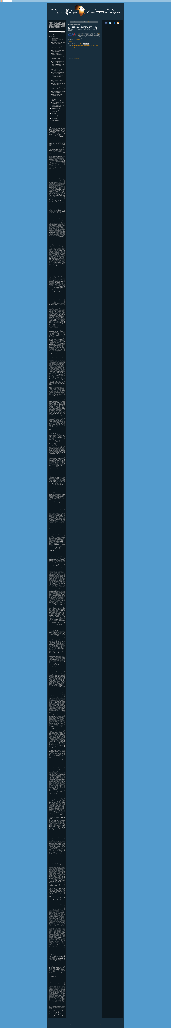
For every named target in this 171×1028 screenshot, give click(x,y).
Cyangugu (58, 393)
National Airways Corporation (54, 737)
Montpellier (57, 710)
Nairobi (51, 728)
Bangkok (61, 279)
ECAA (50, 429)
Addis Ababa (56, 156)
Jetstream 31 (51, 586)
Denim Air (56, 405)
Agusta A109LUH (52, 185)
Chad (58, 347)
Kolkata (54, 617)
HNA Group (52, 546)
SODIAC (64, 874)
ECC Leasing (58, 429)
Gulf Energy (59, 537)
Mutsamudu (60, 723)
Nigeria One (58, 751)
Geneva (54, 513)
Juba (59, 593)
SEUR (55, 850)
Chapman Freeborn (61, 349)
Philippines (50, 783)
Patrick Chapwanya (54, 780)
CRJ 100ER (62, 389)
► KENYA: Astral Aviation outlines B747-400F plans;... (58, 84)
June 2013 (54, 113)
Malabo (50, 667)
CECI (60, 341)
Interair (58, 569)
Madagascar (51, 663)
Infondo (63, 563)
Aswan (62, 254)
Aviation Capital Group (57, 264)
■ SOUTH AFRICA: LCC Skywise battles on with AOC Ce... (57, 106)
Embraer (51, 443)
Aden (51, 157)
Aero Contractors (59, 160)
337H (58, 132)
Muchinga (62, 719)
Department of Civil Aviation (54, 406)
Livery (59, 647)
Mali (57, 672)
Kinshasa (51, 615)
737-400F (55, 136)
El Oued (53, 441)
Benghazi (57, 287)
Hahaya (56, 539)
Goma (97, 45)
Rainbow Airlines (51, 806)
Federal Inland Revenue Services (55, 479)
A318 (64, 142)
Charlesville (51, 350)
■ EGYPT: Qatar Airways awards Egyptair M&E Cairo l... (57, 62)
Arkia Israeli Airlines (60, 248)
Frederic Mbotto (62, 495)
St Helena (61, 896)
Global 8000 (60, 522)
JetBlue (60, 584)
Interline (62, 569)
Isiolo (64, 576)
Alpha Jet (60, 226)
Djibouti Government (61, 413)
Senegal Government (53, 847)
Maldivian (50, 672)
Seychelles (61, 850)
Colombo (54, 372)
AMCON (59, 229)
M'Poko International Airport (58, 661)
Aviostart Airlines (56, 266)
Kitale (53, 616)
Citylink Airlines (56, 369)
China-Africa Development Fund (59, 366)
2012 (51, 124)
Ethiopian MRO (51, 464)
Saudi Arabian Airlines (56, 843)
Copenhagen (53, 384)
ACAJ (60, 151)
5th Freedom (55, 133)
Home (80, 56)
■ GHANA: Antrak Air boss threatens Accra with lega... (57, 46)
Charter (55, 350)
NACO (55, 727)
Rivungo (64, 812)
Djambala (62, 412)
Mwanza (54, 724)
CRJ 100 (53, 389)
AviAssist (50, 263)
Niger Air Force (61, 747)
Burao (51, 321)
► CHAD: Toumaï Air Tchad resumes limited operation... (57, 95)
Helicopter (56, 544)
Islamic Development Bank (54, 577)
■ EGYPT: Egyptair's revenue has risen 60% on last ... (57, 103)
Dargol (64, 399)
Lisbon (59, 646)
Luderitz (59, 656)
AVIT (61, 266)
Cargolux (63, 338)
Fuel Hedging (53, 499)
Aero (63, 159)
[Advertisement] (83, 52)
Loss (51, 655)
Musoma (55, 723)
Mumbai (50, 721)
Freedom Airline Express (60, 496)
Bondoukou (63, 308)
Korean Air (51, 618)
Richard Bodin (61, 811)
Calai (59, 330)
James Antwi (62, 580)
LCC (57, 634)
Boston (63, 310)
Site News (55, 866)
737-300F (62, 135)
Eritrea (58, 455)
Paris (64, 776)
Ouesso (50, 773)
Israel (63, 577)
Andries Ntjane (55, 236)
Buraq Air (55, 321)
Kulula (58, 622)
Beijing (56, 284)
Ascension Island (61, 249)
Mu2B (58, 719)
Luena (63, 656)
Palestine (54, 775)
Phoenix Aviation (62, 783)
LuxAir (51, 660)
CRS (57, 391)
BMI (57, 302)
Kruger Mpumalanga (61, 620)
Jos (57, 592)
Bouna (60, 313)
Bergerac (59, 290)
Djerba (50, 413)
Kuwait (58, 624)
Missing (54, 704)
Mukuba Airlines (61, 720)
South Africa (53, 885)
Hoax (63, 546)
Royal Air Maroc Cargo (61, 820)
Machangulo (62, 662)
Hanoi (50, 541)
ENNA (63, 449)
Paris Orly (59, 777)
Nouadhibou (57, 756)
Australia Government (60, 259)
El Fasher (56, 440)
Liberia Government (52, 640)
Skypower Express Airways (60, 869)
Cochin (63, 370)
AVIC (57, 265)
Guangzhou (61, 534)
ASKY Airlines (57, 250)
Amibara (58, 231)
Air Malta (53, 202)
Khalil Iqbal (56, 610)
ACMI (53, 153)
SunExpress (51, 909)
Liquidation (55, 646)
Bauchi (63, 282)
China (52, 353)
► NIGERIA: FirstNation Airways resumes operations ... (57, 67)
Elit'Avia (51, 442)
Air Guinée (63, 197)
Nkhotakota (62, 754)
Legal (55, 635)
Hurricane (62, 548)
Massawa (62, 682)
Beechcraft (51, 284)
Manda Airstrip (63, 675)
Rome (59, 814)
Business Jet (56, 325)
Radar (57, 805)
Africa (50, 172)
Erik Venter (51, 455)
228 (53, 132)
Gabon (52, 501)
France (52, 494)
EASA (64, 424)
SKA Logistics (57, 867)
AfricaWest (50, 181)
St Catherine (62, 895)
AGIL (54, 184)
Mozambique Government (54, 717)
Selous (63, 845)
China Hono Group (59, 360)
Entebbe (50, 450)
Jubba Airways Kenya (57, 594)
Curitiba (54, 393)
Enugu (62, 450)
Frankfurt (63, 494)
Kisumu (50, 616)
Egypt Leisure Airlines (53, 434)
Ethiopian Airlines (57, 459)
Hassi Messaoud (58, 543)
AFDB (53, 171)
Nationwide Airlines (56, 740)
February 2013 (54, 120)
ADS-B (58, 157)
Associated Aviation (58, 253)
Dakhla (59, 395)
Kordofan (62, 617)
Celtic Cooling (51, 343)
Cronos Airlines (62, 390)
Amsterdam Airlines (59, 232)
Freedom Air (52, 496)
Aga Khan (62, 182)
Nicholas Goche (52, 746)
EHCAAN (51, 439)
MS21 (59, 718)
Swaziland (58, 911)
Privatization (52, 795)
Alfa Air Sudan (58, 222)
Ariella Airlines (60, 247)
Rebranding (51, 807)
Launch (63, 633)
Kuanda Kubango (61, 621)
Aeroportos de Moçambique (55, 167)
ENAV (63, 448)
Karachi (55, 600)
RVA (63, 825)
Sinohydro (55, 863)
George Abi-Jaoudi (52, 514)
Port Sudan (62, 790)
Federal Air (63, 478)
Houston (51, 548)
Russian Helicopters (57, 825)
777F (50, 142)
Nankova (55, 734)
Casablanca (60, 339)
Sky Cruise (56, 868)
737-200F (63, 134)
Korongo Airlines (62, 618)
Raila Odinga (62, 805)
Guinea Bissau (61, 536)
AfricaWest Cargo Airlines (58, 181)
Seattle (50, 845)
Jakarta (63, 579)
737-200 (58, 134)
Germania (56, 515)
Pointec (58, 787)
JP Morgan (55, 593)
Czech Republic (51, 394)
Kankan (63, 599)
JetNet (63, 585)
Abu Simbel (62, 149)
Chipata (64, 367)
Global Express (55, 523)
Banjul (55, 280)
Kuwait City (63, 624)
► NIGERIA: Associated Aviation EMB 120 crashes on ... (57, 51)
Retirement (50, 811)
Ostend (51, 772)
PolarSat (50, 788)
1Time (58, 128)
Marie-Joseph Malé (61, 679)
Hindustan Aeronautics (61, 545)
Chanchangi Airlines (53, 349)
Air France (56, 195)
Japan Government (57, 581)
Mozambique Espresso (61, 716)
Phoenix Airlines (56, 783)
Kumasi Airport (51, 623)
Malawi (59, 667)
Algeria (63, 222)
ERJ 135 (55, 456)
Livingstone (59, 648)
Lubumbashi (53, 656)
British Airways (52, 315)
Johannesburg (61, 588)
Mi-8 (53, 699)
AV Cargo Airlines (56, 262)
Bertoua (61, 291)
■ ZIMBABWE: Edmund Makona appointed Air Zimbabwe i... (57, 65)
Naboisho (56, 726)
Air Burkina (51, 191)
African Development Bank (59, 178)
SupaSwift (56, 909)
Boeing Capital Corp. (61, 304)
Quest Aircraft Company (57, 804)
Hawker (51, 544)
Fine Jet (50, 482)
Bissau (57, 295)
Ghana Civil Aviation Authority (55, 519)
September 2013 (55, 108)
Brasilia (63, 313)
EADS (63, 423)
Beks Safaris (51, 286)
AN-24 (51, 233)
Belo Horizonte (51, 287)
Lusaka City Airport (62, 659)
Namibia (51, 731)
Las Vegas (55, 633)
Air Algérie (63, 186)
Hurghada (57, 548)
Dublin (51, 420)
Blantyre (61, 297)
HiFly (51, 545)
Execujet (58, 470)
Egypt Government (59, 433)
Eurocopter (63, 466)
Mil (53, 701)
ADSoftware (62, 157)
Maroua (58, 680)
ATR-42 (62, 257)
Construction (62, 383)
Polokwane (60, 788)
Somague (59, 878)
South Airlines (58, 889)
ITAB (51, 579)
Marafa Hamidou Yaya (53, 679)
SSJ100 (54, 895)
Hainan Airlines (61, 539)
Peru (50, 782)
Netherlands (61, 742)
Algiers (61, 223)
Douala (63, 416)
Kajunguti (58, 597)
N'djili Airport (63, 725)
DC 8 (62, 401)
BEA (60, 283)
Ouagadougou (56, 772)
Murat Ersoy (62, 721)
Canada (57, 333)
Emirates (52, 446)
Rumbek (59, 823)
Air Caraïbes (56, 192)
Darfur (61, 399)
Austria (50, 260)
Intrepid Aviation (61, 572)
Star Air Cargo (61, 897)
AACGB (55, 145)
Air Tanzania (62, 208)
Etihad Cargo (53, 465)
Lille (49, 645)
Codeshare (58, 371)
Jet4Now (50, 584)
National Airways (60, 736)
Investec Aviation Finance (57, 573)
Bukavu (59, 319)
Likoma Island (62, 644)
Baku (60, 276)
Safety (50, 833)
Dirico (63, 411)
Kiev (63, 611)
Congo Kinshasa (87, 45)
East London (52, 426)
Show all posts (91, 21)
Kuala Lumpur (53, 621)
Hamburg (57, 540)
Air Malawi (53, 201)
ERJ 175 (53, 457)
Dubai (56, 419)
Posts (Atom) (76, 58)
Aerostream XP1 (56, 169)
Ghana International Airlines (59, 520)
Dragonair (62, 418)
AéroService (62, 168)
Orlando (56, 771)
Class (59, 370)
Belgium (61, 286)
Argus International (53, 247)
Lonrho (57, 653)
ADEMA (64, 156)
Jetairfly (55, 584)
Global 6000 (54, 522)
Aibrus (57, 185)
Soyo (50, 892)
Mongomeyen (51, 709)
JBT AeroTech (55, 582)
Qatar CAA (60, 802)
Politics (54, 788)
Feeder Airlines (62, 480)
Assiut (53, 253)
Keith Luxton (58, 603)
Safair (58, 832)
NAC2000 (63, 726)
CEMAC (56, 343)
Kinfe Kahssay (57, 613)
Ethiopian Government (59, 463)
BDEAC (57, 283)
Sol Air (54, 876)
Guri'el (60, 538)
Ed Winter (56, 430)
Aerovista (61, 170)
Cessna (52, 346)
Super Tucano (51, 910)
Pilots (53, 785)
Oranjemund (51, 770)
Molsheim (58, 707)
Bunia (64, 320)
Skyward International (53, 871)
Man (63, 674)
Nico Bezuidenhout (60, 746)
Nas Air (51, 735)
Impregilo (58, 558)
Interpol (55, 572)
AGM (57, 184)
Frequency (59, 497)
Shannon (62, 853)
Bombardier (56, 308)
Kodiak (50, 617)
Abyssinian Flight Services (53, 151)
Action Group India (57, 155)
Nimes (51, 754)
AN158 (61, 233)
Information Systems (54, 564)
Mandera (51, 676)
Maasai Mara (55, 662)
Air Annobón (53, 187)
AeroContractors (58, 163)
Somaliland (60, 881)
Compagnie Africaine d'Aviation (77, 45)
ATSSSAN (60, 258)
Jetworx (62, 586)
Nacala (51, 727)
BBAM (53, 283)
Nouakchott (63, 756)
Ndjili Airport (58, 741)
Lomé (52, 651)
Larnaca (61, 632)
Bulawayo (52, 320)
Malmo (50, 673)
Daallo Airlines (59, 394)
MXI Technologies (61, 724)
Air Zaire (50, 210)
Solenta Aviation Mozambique (54, 877)
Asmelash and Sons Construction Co (56, 251)
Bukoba (63, 319)
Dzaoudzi (56, 422)
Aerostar (50, 169)
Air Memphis (57, 203)
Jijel (52, 587)
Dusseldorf (56, 421)
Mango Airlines (62, 676)
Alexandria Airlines (52, 222)
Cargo (57, 338)
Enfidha (50, 449)
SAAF (64, 830)
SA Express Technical (58, 829)
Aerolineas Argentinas (60, 164)
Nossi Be (54, 755)
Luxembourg (56, 660)
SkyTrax (63, 870)
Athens (56, 255)
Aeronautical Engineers (61, 166)
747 (59, 138)
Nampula (50, 734)
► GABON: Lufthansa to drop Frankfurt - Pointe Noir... (57, 70)
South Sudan (55, 890)
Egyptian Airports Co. (60, 438)
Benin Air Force (51, 288)
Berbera (53, 289)
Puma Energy (51, 799)
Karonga (54, 601)
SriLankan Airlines (61, 894)
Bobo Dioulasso (61, 303)
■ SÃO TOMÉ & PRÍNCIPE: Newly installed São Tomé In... (58, 43)
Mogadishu (55, 705)
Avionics (50, 266)
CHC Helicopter (61, 350)
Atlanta (60, 255)
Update (79, 47)
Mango (56, 676)
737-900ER (55, 138)
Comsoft (50, 377)
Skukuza (62, 867)
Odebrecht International (59, 761)
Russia (59, 824)
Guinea (55, 536)
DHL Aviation (52, 408)
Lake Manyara (60, 630)
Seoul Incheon (58, 848)
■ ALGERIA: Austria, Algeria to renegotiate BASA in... (57, 76)
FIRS (61, 482)
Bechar (63, 283)
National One (58, 738)
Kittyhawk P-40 (58, 616)
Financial (62, 481)
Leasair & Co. (62, 634)
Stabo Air (55, 897)
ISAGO (61, 576)
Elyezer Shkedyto (61, 442)
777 (56, 140)
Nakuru (54, 730)
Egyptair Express (60, 437)
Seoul (53, 848)
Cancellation (57, 335)
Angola (61, 236)
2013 (51, 36)
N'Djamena (58, 725)
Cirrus (50, 369)
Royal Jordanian (54, 821)
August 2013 (54, 110)
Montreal (62, 710)
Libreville (55, 641)
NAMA (58, 730)
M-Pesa (51, 661)
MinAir (55, 703)
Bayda (50, 283)
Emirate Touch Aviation (61, 445)
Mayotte (63, 687)
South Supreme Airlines (59, 891)
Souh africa (62, 884)
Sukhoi (50, 908)
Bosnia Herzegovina (57, 310)
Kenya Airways (59, 607)
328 (55, 132)
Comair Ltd (59, 372)
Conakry (54, 377)
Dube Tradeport (62, 419)
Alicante (50, 224)
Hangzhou (62, 540)
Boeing (51, 304)
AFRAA (56, 171)
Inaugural (51, 559)
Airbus (63, 211)
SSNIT (58, 895)
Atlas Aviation (61, 256)
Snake (50, 874)
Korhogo (56, 618)
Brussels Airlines (59, 317)
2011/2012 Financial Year (54, 130)
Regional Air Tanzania (60, 809)
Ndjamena (51, 741)
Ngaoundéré (52, 745)
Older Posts (96, 56)
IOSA (58, 574)
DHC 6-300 (53, 407)
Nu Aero (53, 759)
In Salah (62, 558)
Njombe (55, 754)
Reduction (57, 808)
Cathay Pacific (51, 340)
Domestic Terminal (62, 414)
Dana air (63, 396)
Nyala (61, 759)
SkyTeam (59, 870)
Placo (56, 786)
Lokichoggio (60, 650)
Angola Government (53, 237)
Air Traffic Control (54, 209)
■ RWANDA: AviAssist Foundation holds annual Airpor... (58, 92)
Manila (56, 677)
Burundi (61, 322)
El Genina (61, 440)
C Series (55, 326)
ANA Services (59, 234)
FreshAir (56, 498)
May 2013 (54, 115)
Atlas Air (56, 256)
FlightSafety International (53, 487)
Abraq (52, 149)
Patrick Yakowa (61, 780)
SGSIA (53, 853)
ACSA (50, 155)
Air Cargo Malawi (61, 192)
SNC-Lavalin (54, 874)
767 (53, 140)
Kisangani (57, 615)
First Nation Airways (56, 483)
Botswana (51, 311)
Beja (55, 285)
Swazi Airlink (52, 911)
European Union (53, 468)
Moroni (50, 714)
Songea (53, 884)
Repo (54, 810)
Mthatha (50, 719)
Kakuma (62, 597)
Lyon (64, 660)
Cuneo (50, 393)
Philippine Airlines (61, 782)
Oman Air (58, 763)
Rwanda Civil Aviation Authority (60, 826)
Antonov (59, 240)
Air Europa (51, 195)
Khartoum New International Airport (55, 611)
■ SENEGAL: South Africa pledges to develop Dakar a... (58, 48)
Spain (50, 893)
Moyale (62, 715)
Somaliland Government (53, 882)
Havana (64, 543)
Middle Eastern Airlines (57, 700)
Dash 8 (51, 400)
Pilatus (50, 785)
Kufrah (53, 622)
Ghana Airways (62, 518)
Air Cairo (62, 191)
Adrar (54, 157)
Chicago (50, 352)
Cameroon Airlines (56, 332)
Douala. (52, 418)
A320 (56, 143)
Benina (63, 288)
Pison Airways (51, 786)
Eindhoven (55, 439)
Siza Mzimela (60, 866)
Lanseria (55, 632)
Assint (50, 253)
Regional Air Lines (53, 809)
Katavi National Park (53, 602)
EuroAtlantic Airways (56, 466)
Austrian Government (56, 260)
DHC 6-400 (58, 407)
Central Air (59, 344)
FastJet (58, 477)
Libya (61, 641)
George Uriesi (59, 514)
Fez (51, 481)
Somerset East (61, 882)
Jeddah (54, 583)
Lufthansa (51, 657)
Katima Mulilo (60, 602)
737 (49, 134)
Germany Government (53, 516)
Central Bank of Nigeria (56, 345)
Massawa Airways (52, 683)
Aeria (60, 159)
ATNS (55, 257)
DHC (49, 407)
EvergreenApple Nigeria (53, 469)
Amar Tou (50, 229)
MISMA (63, 703)
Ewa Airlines (52, 470)
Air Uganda (61, 209)
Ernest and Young (58, 457)
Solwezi (55, 878)
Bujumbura (54, 319)
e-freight (60, 422)
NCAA (62, 740)
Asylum (50, 255)
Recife (63, 807)
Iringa (50, 576)
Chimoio (64, 352)
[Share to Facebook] (88, 44)
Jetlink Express (57, 585)
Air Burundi (57, 191)
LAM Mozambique (57, 631)
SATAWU (50, 842)
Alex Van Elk (53, 221)
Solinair (50, 878)
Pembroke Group (57, 781)
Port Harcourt (62, 789)
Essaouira (50, 458)
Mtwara (54, 719)
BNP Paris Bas (61, 302)
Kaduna (63, 596)
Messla (59, 697)
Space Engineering (56, 892)
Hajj (50, 540)
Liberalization (55, 639)
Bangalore (55, 279)
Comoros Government (52, 375)
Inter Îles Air (52, 569)
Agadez (50, 183)
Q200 (61, 800)
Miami (56, 699)
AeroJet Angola (52, 164)
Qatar (64, 801)
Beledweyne (57, 286)
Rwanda (51, 826)
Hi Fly (64, 544)
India (52, 560)
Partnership (51, 779)
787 (53, 142)
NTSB (50, 759)
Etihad (56, 464)
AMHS (55, 231)
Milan (57, 701)
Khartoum (61, 610)
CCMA (52, 341)
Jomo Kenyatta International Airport (57, 591)
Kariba (59, 600)
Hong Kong (56, 547)
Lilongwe (53, 645)
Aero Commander (52, 160)
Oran (62, 769)
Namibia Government (59, 732)
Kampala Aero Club (52, 599)
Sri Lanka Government (53, 894)
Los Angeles (63, 653)
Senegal (51, 846)
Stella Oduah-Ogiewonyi (54, 901)
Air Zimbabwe (57, 210)
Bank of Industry (61, 280)
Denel (50, 404)
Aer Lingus (56, 159)
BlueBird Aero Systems (53, 301)
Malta (54, 673)
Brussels (51, 317)
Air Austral (58, 189)
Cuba (63, 392)
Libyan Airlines (56, 643)
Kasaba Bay (59, 601)
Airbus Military (56, 212)
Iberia (60, 550)
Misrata (50, 704)
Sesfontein (50, 850)
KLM (62, 616)
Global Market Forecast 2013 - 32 (56, 524)
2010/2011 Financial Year (59, 129)
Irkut (53, 576)
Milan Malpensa (62, 701)
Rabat (53, 805)
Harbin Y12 (51, 542)
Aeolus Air (51, 159)
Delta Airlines (61, 403)
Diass (61, 409)
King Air (63, 613)
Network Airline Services (52, 743)
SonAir (50, 884)
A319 (51, 143)
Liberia (61, 639)
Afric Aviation (61, 171)
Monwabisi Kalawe (57, 711)
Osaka (64, 771)
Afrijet (64, 181)
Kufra (50, 622)
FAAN (64, 475)
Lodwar (64, 649)
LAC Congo (58, 628)
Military (52, 702)
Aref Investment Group (56, 246)
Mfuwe (60, 698)
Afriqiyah (52, 182)
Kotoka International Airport (56, 619)
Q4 (52, 801)
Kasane (64, 601)
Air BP (63, 190)
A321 (50, 144)
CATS (60, 340)
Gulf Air (50, 537)
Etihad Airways (62, 464)
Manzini (62, 677)
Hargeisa (60, 542)
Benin (62, 287)
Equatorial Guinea (59, 452)
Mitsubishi (62, 704)
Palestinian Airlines (61, 775)
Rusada (55, 824)
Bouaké (56, 313)
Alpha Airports (55, 226)
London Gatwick (62, 651)
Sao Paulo (56, 839)
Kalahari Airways (51, 598)
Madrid (55, 664)
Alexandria (61, 221)
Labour (53, 628)
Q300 (50, 801)
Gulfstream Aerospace (53, 538)
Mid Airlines (51, 700)
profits (58, 797)
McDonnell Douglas (58, 690)
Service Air (56, 849)
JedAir (50, 583)
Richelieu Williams (52, 812)
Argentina (63, 246)
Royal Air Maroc (53, 820)
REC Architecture (58, 807)
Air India (61, 198)
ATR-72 (50, 258)
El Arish (52, 440)
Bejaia (58, 285)
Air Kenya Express (56, 199)
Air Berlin (63, 189)
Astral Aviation (56, 254)
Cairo (53, 329)
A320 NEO (62, 143)
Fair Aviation (53, 476)
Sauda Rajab (56, 842)
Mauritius (60, 686)
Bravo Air (50, 314)
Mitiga (58, 704)
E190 (59, 423)
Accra (63, 152)
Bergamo (58, 289)
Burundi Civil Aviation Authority (54, 323)
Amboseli (55, 229)
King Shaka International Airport (54, 614)
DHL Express (58, 408)
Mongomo (57, 709)
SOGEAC (51, 875)
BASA (54, 282)
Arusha (50, 249)
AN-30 (54, 233)
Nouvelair (56, 757)
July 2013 (54, 111)
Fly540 (60, 488)
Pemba (50, 781)
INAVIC (58, 559)
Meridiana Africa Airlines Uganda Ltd (55, 696)
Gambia (50, 504)
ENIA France (59, 449)
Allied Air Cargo (52, 225)
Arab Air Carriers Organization (57, 244)
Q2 (58, 800)
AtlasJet (50, 257)
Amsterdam (51, 232)
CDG (56, 341)
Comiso (64, 372)
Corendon (59, 384)
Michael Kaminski (61, 699)
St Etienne (56, 896)
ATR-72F (55, 258)
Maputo (50, 678)
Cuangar (59, 392)
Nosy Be (58, 755)
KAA (55, 596)
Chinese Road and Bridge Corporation (55, 367)
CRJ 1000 (57, 389)
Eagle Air (50, 424)
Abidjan (63, 147)
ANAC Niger (54, 235)
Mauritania (61, 684)
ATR (58, 257)
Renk (50, 810)
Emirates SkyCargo (60, 446)
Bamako (63, 276)
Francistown (58, 494)
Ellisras (55, 442)
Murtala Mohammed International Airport (56, 722)
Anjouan (55, 239)
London (56, 651)
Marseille (53, 681)
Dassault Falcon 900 (62, 400)
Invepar (50, 573)
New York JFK (54, 744)
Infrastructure (52, 565)
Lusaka (55, 659)
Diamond (57, 409)
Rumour (64, 823)
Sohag (55, 875)
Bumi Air (61, 320)
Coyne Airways (57, 388)
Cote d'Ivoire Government (59, 387)
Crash (50, 389)
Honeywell (50, 547)
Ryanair (50, 828)
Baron (51, 282)
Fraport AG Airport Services (55, 495)
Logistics (51, 650)
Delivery (55, 403)
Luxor (61, 660)
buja (49, 319)
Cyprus (63, 393)
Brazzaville (61, 314)
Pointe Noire (51, 787)
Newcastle (60, 744)
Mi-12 (64, 698)
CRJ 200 (51, 390)
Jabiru (60, 579)
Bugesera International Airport (59, 318)
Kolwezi (58, 617)
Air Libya (55, 200)
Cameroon (53, 331)
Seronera (51, 849)
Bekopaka (62, 285)
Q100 (55, 800)
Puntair (56, 799)
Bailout (56, 276)
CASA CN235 (53, 339)
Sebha (54, 845)
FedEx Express (56, 480)
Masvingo (58, 683)
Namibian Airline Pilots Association (56, 733)
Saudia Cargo (61, 844)
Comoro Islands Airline (53, 374)
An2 (64, 233)
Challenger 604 (54, 348)
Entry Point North (57, 450)
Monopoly (62, 709)
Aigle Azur (61, 185)
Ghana (56, 517)
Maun (56, 684)
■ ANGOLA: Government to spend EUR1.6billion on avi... (57, 73)
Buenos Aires (51, 318)
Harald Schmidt (55, 541)
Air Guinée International (54, 198)
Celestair (58, 342)
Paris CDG (53, 777)
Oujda (54, 773)
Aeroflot (64, 163)
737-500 (60, 136)
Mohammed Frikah (58, 706)
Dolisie (57, 414)
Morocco (63, 711)
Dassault (55, 400)
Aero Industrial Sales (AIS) (53, 161)
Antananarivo (52, 240)
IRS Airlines (57, 576)
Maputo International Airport (60, 678)
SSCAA (50, 895)
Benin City (58, 288)
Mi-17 (51, 699)
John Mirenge (54, 590)
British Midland (51, 316)
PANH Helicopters (58, 776)
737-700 (53, 137)
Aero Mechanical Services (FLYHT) (58, 162)
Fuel (64, 498)
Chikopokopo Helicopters (57, 352)
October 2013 (54, 38)
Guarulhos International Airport (54, 535)
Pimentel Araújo (58, 785)
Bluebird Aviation (61, 301)
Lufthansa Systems (57, 658)
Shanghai (57, 853)
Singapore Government (53, 862)
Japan (50, 581)
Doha (50, 414)
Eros (63, 457)
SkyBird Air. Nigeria (62, 868)
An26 (55, 234)
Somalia (56, 880)
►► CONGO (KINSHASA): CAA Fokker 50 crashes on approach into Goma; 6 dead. (83, 29)
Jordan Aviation (53, 592)
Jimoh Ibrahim (63, 587)
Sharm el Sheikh (57, 854)
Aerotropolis (56, 170)
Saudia (56, 844)
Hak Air (53, 540)
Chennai (55, 351)
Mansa (59, 677)
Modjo (50, 705)
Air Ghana (59, 197)
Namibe (62, 730)
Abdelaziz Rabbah (61, 145)
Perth (63, 781)
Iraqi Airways (58, 575)
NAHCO (63, 727)
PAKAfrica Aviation (60, 774)
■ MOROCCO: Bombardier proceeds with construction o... (57, 78)
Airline (64, 213)
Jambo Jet (56, 580)
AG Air (57, 182)
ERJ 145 (60, 456)
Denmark (62, 405)
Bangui (50, 280)
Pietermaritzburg (61, 784)
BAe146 (61, 274)
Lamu (51, 632)
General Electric (56, 512)
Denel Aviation (55, 404)
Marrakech (63, 680)
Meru (63, 696)
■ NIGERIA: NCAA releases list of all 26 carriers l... (57, 81)
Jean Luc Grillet (61, 582)
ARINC (54, 248)
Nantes (59, 734)
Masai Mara (56, 682)
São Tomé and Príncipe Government (59, 840)
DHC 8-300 (63, 407)
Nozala (63, 758)
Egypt (51, 433)
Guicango (50, 536)
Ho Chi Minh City (58, 546)
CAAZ (55, 327)
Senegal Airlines (60, 846)
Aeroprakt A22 (56, 168)
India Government (59, 560)
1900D (54, 128)
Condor (59, 377)
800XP (58, 142)
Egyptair (63, 435)
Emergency (55, 445)
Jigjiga (50, 587)
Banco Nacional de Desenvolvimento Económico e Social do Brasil (57, 278)
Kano (50, 600)
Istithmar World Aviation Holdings (60, 578)
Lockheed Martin (55, 649)
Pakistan (50, 775)
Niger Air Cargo (55, 747)
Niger (50, 747)
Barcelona (63, 281)
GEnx (58, 513)
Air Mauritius (59, 202)
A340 (59, 144)
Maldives (54, 671)
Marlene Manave (52, 680)
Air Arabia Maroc (56, 188)
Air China (56, 193)
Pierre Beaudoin (55, 784)
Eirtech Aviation (61, 439)
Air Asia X (61, 188)
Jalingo (51, 580)
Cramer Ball (62, 388)
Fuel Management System (61, 499)
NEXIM (64, 744)
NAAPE (51, 726)
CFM (55, 347)
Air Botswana (57, 190)
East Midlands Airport (60, 426)
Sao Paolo (50, 839)
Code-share (51, 371)
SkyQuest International (52, 870)
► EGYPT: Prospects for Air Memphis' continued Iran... (56, 54)
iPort (64, 574)
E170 (55, 423)
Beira (60, 284)
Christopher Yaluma (57, 368)
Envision (50, 451)
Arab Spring (56, 245)
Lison (63, 646)
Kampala (62, 598)
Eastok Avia (58, 428)
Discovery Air (51, 412)
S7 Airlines (55, 828)
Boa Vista (54, 303)
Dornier (58, 416)
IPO (61, 574)
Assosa (64, 253)
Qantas (60, 801)
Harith (64, 542)
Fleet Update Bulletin (57, 484)
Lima (57, 645)
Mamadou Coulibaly (57, 674)
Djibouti (54, 413)
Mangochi (51, 677)
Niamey (61, 745)
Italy (54, 579)
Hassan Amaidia (52, 543)
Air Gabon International (52, 197)
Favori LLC (57, 478)
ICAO (54, 552)
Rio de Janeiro (58, 812)
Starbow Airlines (56, 899)
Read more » (70, 41)
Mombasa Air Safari (55, 708)
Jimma (59, 587)
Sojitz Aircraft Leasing (61, 875)
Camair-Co (63, 330)
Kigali (50, 612)
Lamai (64, 631)
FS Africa (60, 498)
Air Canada (51, 192)
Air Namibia (52, 204)
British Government (61, 315)
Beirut (64, 284)
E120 (64, 422)
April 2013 (54, 116)
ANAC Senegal (59, 235)
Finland (58, 482)
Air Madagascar (62, 200)
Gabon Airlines (58, 501)
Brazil (55, 314)
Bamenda (52, 277)
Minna (59, 703)
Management (51, 675)
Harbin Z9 (55, 542)
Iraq (53, 575)
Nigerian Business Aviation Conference (58, 752)
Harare (61, 541)
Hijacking (55, 545)
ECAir (54, 429)
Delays (64, 402)
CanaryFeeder (51, 335)
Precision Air (52, 793)
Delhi (51, 403)
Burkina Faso (60, 321)
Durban (50, 421)
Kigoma (54, 612)
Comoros (61, 374)
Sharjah (50, 854)
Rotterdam (57, 817)
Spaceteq (62, 892)
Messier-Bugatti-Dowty (52, 697)
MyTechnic (50, 725)
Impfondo (54, 558)
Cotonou (50, 388)
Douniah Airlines (57, 418)
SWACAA (63, 910)
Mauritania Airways (52, 686)
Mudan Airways (51, 720)
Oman (54, 763)
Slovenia (59, 872)
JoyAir (61, 592)
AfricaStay (62, 180)
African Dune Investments (53, 179)
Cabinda (58, 327)
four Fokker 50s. (77, 39)
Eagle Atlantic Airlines (57, 424)
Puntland (60, 799)
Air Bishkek (52, 190)
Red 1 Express (51, 808)
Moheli (54, 707)
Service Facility (61, 849)
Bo (49, 303)
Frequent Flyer (51, 498)
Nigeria (53, 750)
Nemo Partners (55, 742)
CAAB (51, 327)
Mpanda (50, 718)
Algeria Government (54, 223)
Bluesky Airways (52, 302)
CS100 (61, 391)
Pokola (63, 787)
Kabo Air (59, 596)
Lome (64, 650)
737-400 (50, 136)
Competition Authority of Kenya (59, 376)
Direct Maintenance (56, 410)
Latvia (59, 633)
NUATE (57, 759)
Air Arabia (58, 187)
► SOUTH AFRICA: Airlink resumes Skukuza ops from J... (57, 98)
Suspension (57, 910)
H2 (63, 538)
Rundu (51, 824)
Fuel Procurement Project (54, 500)
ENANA (58, 448)
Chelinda (50, 351)
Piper (63, 785)
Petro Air (54, 782)
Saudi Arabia (62, 842)
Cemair (59, 343)
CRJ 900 (56, 390)
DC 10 (58, 401)
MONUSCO (51, 711)
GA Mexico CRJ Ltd (62, 500)
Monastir (62, 708)
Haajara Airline (51, 539)
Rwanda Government (54, 827)
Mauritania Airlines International (56, 685)
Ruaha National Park (57, 822)
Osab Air (60, 771)
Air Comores (61, 193)
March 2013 (54, 118)
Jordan (64, 591)
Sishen (51, 866)
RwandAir (61, 827)
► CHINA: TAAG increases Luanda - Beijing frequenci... (58, 89)
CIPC (63, 368)
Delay (59, 402)
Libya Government (52, 642)
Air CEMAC (51, 193)
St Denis (50, 896)
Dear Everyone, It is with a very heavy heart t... (57, 40)
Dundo (63, 420)
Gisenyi (54, 521)
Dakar (54, 395)
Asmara (63, 250)
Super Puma (62, 909)
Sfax (50, 853)
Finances (55, 481)
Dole (54, 414)
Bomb (50, 308)
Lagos (53, 630)
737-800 (59, 137)
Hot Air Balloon (62, 547)
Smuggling (62, 873)
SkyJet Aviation (52, 869)
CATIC (57, 340)
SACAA (50, 832)
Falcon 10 (57, 476)
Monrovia (51, 710)
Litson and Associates (52, 647)
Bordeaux (56, 309)
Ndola (62, 741)
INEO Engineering (57, 563)
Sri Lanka (62, 893)
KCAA (54, 603)
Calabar (54, 330)
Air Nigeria (63, 204)
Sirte (64, 865)
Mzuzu (55, 725)
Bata (60, 282)
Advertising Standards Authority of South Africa (56, 158)
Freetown (51, 497)
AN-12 (64, 232)
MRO (54, 718)
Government (62, 527)
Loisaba (55, 650)
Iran (51, 575)
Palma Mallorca (51, 776)
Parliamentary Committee (58, 778)
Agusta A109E (61, 184)
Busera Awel (58, 324)
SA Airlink (60, 828)
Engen (54, 449)
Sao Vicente (62, 841)
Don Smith (59, 415)
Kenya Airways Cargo (54, 608)
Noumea (52, 757)
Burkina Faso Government (54, 322)
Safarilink (62, 832)
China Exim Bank (54, 359)
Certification (63, 345)
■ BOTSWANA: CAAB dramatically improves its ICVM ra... (58, 59)
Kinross (63, 614)
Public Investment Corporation (59, 798)
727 (63, 133)
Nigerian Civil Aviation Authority (55, 753)
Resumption (60, 810)
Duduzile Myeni (57, 420)
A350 (63, 144)
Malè (54, 672)
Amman (62, 231)
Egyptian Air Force (52, 438)
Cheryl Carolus (61, 351)
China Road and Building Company (58, 363)
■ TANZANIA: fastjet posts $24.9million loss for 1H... (56, 100)
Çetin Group (58, 346)
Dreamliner (51, 419)
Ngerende (57, 745)
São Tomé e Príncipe (54, 841)
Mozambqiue (62, 717)
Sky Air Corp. (51, 868)
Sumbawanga (56, 908)
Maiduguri (58, 666)
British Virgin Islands (60, 316)
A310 (61, 142)
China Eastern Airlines (61, 358)
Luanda (63, 655)
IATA (51, 550)
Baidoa (52, 276)
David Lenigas (53, 401)
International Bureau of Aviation (54, 570)
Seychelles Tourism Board (59, 852)
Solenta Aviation (61, 876)
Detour (63, 406)
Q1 (52, 800)
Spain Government (57, 893)
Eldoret (57, 441)
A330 (54, 144)
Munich (56, 721)
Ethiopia (55, 458)
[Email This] (84, 44)
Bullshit (57, 320)
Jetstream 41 (57, 586)
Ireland (62, 575)
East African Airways (53, 425)
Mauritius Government (53, 687)
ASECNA (50, 250)
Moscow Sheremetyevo (55, 715)
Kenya (56, 604)
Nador (59, 727)
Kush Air (54, 624)
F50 (91, 45)
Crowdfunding (53, 391)
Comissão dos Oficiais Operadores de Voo (57, 373)
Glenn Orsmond (59, 521)
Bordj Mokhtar (62, 309)
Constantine (55, 383)
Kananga (73, 47)
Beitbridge (51, 285)
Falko (61, 476)
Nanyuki (63, 734)
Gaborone (56, 502)
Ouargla (63, 772)
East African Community (61, 425)
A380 (50, 145)
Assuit (51, 254)
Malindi (62, 672)
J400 (57, 579)
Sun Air (62, 908)
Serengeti (63, 848)
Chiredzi (51, 368)
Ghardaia (50, 521)
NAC (60, 726)
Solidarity (62, 877)
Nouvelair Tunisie (61, 757)
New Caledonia (60, 743)
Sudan (50, 905)
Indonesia (61, 561)
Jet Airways (61, 583)
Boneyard (52, 309)
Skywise (54, 872)
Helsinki (61, 544)
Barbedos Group (57, 281)
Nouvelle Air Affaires (52, 758)
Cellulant (62, 342)
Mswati (63, 718)
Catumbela (63, 340)
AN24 (51, 234)
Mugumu (56, 720)
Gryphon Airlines (55, 534)
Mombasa (63, 707)
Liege (58, 644)
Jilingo (56, 587)
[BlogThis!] (85, 44)
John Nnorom (59, 590)
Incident (69, 47)
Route (63, 817)
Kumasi (62, 622)
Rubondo (55, 823)
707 (60, 133)
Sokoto (50, 876)
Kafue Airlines (53, 597)
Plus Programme (61, 786)
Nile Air (64, 753)
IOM (54, 574)
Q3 (63, 800)
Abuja (50, 150)
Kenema (63, 603)
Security (59, 845)
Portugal (59, 791)
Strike (59, 903)
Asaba (55, 249)
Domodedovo (52, 415)
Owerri (54, 774)
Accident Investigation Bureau (56, 152)
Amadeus (62, 228)
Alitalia (54, 224)
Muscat (50, 723)
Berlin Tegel (56, 291)
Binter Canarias (55, 294)
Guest (63, 535)
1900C (50, 128)
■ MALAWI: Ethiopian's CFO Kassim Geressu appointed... (57, 87)
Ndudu (50, 742)
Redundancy (62, 808)
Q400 (56, 801)
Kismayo (62, 615)
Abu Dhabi (56, 149)
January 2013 (54, 121)
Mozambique (52, 716)
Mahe (53, 666)
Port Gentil (56, 789)
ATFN (53, 255)
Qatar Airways (53, 802)
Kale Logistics (58, 598)
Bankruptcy (51, 281)
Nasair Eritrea (56, 735)
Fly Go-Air (55, 488)
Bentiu (50, 289)
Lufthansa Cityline (58, 657)
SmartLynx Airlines (56, 873)
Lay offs (53, 634)
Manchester (57, 675)
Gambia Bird (57, 504)
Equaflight (55, 451)
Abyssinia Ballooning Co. (59, 150)
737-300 (56, 135)
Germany (61, 515)
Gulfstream (63, 537)
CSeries (56, 392)
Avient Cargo (62, 265)
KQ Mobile (54, 620)
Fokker (94, 45)
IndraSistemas (51, 562)
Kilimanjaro (60, 612)
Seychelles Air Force (53, 851)
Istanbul (50, 578)
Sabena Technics (57, 831)
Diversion (57, 412)
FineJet (54, 482)
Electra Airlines (63, 441)
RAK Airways (58, 806)
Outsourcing (58, 773)
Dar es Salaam (52, 399)
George (62, 513)
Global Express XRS (62, 523)
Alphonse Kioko (59, 227)
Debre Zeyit (55, 402)
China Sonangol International (55, 364)
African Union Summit (56, 180)
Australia (53, 259)
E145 (51, 423)
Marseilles (58, 681)
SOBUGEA (59, 874)
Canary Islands (60, 334)
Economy (62, 429)
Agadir (54, 183)
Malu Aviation (59, 673)
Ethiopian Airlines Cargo (54, 460)
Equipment (52, 453)
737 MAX (54, 134)
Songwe (57, 884)
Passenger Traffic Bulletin (60, 779)
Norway (50, 755)
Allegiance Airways (61, 224)
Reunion (55, 811)
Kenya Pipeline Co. (58, 609)
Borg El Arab (51, 310)
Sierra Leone (57, 856)
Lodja (77, 47)
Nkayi (58, 754)
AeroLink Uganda (52, 165)
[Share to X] (86, 44)
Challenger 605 (61, 348)
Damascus (63, 395)
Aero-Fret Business (52, 163)
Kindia (53, 613)
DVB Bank (61, 421)
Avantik (63, 262)
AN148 (58, 233)
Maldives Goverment (61, 671)
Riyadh (51, 813)
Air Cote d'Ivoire (60, 194)
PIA (50, 784)
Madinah (50, 664)
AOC (60, 242)
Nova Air (58, 758)
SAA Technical (55, 830)
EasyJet (63, 428)
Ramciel (63, 806)
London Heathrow (54, 652)
